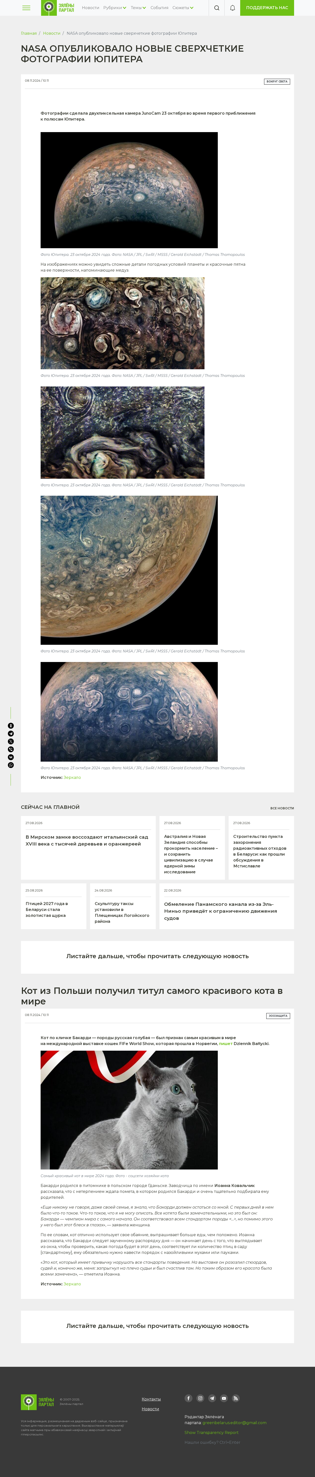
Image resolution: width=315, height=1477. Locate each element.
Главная (29, 33)
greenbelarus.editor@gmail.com (235, 1422)
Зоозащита (278, 1015)
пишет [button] (226, 1043)
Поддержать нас (267, 7)
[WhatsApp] (11, 765)
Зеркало (72, 777)
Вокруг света (277, 81)
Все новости (282, 808)
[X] (11, 741)
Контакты (151, 1399)
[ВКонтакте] (11, 757)
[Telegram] (11, 734)
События (160, 7)
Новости (90, 7)
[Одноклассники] (11, 726)
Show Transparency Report (212, 1432)
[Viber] (11, 749)
